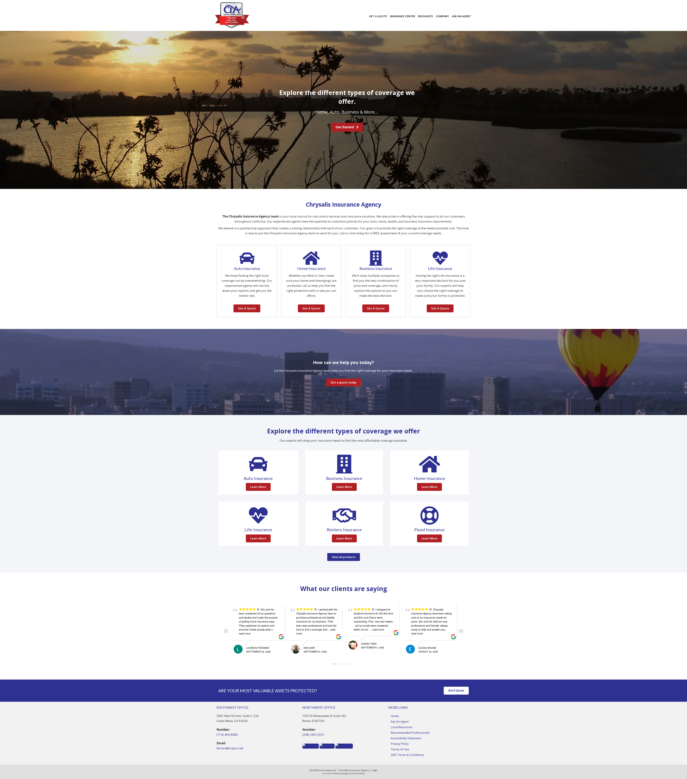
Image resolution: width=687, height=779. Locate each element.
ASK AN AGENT (461, 16)
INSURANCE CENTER (402, 16)
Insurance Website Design (335, 773)
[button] (347, 127)
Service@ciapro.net (229, 748)
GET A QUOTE (378, 16)
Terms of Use (400, 749)
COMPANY (442, 16)
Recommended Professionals (410, 733)
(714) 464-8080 (227, 734)
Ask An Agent (400, 722)
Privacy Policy (400, 744)
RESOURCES (425, 16)
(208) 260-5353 (313, 734)
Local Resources (401, 727)
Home (395, 716)
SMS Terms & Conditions (407, 755)
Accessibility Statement (406, 738)
